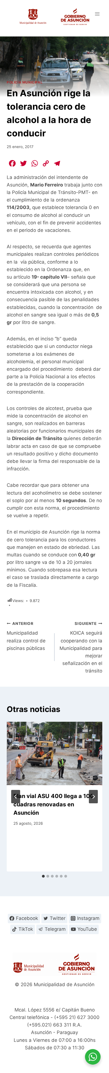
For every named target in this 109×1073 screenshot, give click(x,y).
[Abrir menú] (97, 13)
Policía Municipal (24, 82)
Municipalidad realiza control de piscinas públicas (26, 636)
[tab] (43, 876)
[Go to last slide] (15, 796)
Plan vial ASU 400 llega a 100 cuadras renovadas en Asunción (53, 804)
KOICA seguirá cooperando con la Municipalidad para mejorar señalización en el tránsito (81, 647)
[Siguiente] (93, 796)
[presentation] (54, 753)
